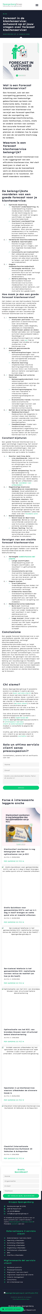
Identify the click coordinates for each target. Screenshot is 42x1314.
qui (26, 340)
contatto (22, 736)
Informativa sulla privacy (21, 1299)
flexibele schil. (31, 514)
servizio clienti (20, 703)
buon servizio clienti (22, 693)
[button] (37, 5)
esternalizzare (17, 724)
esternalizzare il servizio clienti (21, 1222)
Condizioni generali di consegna (21, 1297)
